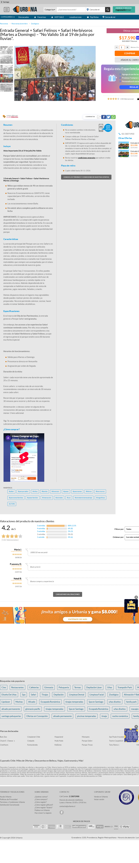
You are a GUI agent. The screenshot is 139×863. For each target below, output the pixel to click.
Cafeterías (34, 687)
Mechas (19, 702)
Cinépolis (30, 741)
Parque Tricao (87, 745)
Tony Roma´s (114, 745)
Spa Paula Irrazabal (116, 737)
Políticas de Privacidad (8, 799)
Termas (77, 687)
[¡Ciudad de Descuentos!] (25, 9)
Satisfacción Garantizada (9, 805)
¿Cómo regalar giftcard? (44, 805)
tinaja (104, 716)
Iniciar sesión (99, 799)
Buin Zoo (3, 737)
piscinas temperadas (86, 716)
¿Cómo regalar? (41, 802)
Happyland (59, 737)
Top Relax (94, 17)
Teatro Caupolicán (116, 741)
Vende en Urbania (101, 797)
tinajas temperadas (74, 702)
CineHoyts (4, 745)
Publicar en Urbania (42, 810)
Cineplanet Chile (33, 737)
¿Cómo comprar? (41, 799)
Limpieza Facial (97, 694)
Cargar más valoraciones (68, 594)
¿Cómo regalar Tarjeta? (43, 808)
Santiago (6, 2)
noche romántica (120, 716)
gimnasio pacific (32, 709)
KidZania (58, 745)
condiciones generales (86, 158)
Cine (3, 687)
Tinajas (45, 694)
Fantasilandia (32, 745)
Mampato (85, 737)
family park (131, 702)
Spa (23, 694)
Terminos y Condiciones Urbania (12, 802)
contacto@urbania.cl (67, 806)
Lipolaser (5, 702)
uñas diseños (115, 702)
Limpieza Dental (76, 694)
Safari (33, 694)
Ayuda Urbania (5, 797)
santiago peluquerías (11, 716)
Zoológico (114, 694)
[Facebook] (61, 812)
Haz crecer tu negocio (43, 813)
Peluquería (64, 687)
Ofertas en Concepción (37, 716)
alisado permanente (10, 709)
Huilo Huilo (59, 741)
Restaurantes (17, 687)
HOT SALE (59, 17)
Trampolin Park (125, 687)
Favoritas (41, 17)
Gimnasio (48, 687)
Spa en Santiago (96, 702)
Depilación (59, 694)
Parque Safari (87, 741)
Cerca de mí (110, 17)
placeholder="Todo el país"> (97, 9)
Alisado (31, 702)
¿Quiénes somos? (41, 797)
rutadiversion (75, 17)
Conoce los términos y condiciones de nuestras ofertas (86, 177)
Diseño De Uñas (9, 694)
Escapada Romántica (50, 702)
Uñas (109, 687)
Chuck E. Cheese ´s (7, 741)
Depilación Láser (94, 687)
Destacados (23, 17)
